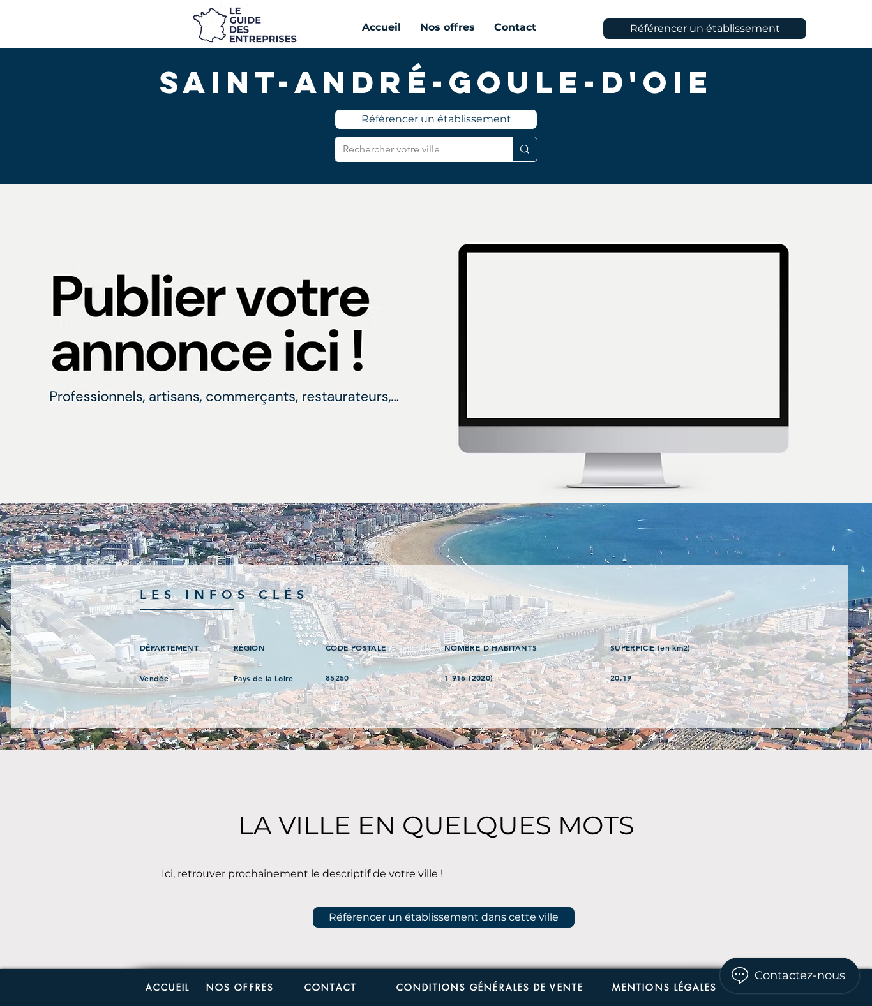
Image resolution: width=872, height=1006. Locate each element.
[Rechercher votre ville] (524, 149)
